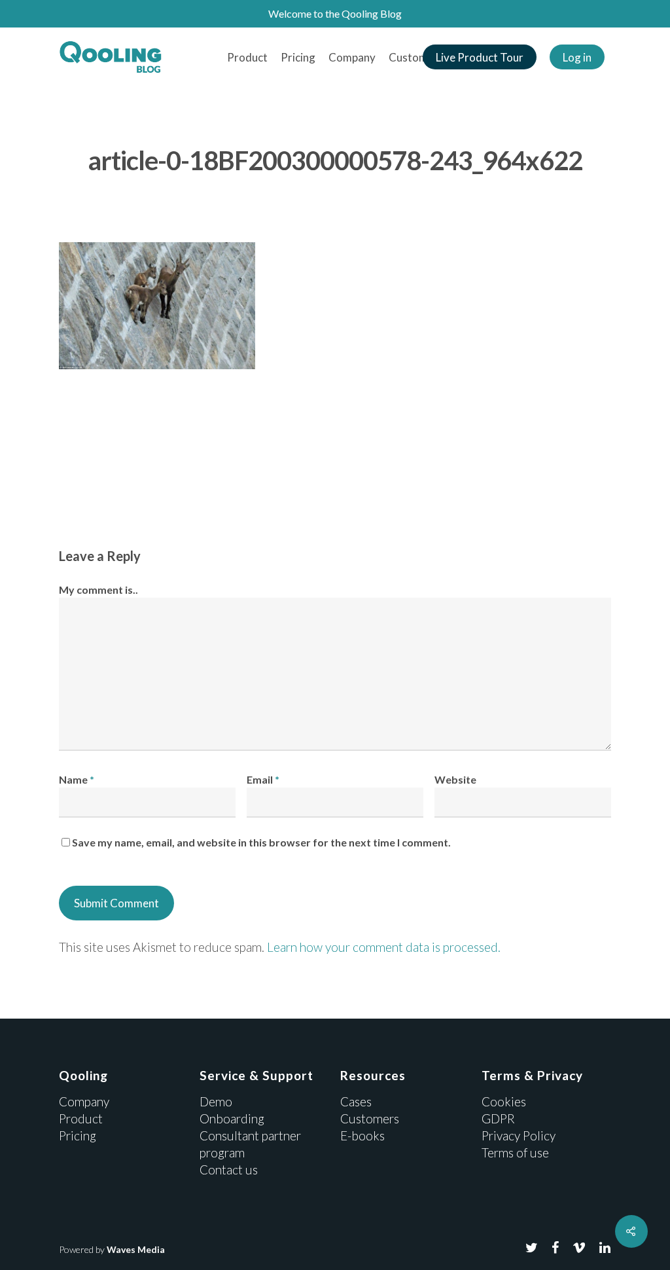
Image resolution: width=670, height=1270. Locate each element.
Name (76, 779)
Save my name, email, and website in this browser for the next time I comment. (261, 842)
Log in (577, 57)
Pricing (298, 57)
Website (455, 779)
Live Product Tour (479, 57)
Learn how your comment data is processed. (384, 946)
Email (263, 779)
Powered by (112, 1249)
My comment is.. (98, 589)
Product (247, 57)
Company (352, 57)
